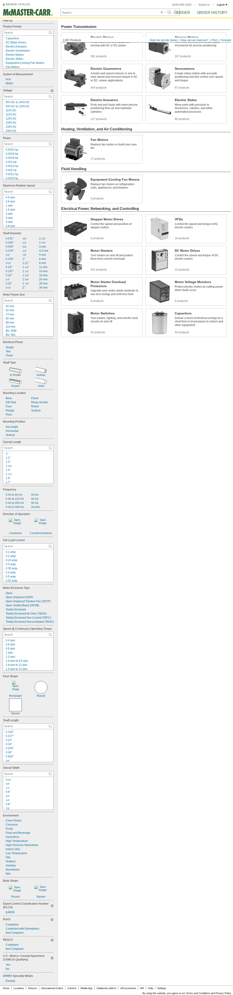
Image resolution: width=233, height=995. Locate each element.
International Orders (52, 988)
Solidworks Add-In (106, 988)
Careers (71, 988)
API (142, 988)
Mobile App (86, 988)
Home (6, 988)
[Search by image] (175, 12)
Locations (18, 988)
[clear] (161, 12)
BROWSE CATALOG (18, 4)
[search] (50, 32)
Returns (32, 988)
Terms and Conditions (198, 993)
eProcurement (128, 988)
